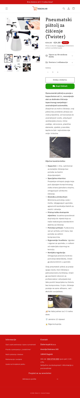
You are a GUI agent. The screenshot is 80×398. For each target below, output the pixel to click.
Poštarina (60, 46)
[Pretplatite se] (57, 379)
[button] (6, 8)
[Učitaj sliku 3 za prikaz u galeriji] (27, 58)
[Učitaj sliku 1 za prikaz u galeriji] (8, 58)
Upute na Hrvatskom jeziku (15, 364)
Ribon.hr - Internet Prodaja (42, 393)
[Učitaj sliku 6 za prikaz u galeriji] (18, 67)
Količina (48, 68)
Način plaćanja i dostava (14, 354)
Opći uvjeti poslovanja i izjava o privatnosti (21, 344)
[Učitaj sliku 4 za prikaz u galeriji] (36, 58)
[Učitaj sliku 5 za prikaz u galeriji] (8, 67)
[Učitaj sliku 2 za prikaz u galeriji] (18, 58)
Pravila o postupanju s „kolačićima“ (18, 349)
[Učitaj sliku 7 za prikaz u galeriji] (27, 67)
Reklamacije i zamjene (14, 359)
